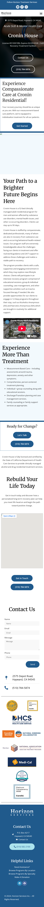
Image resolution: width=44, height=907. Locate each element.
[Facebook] (24, 883)
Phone (7, 653)
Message (8, 638)
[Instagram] (26, 7)
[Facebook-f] (22, 7)
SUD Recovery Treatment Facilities (27, 44)
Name (7, 619)
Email (7, 628)
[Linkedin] (17, 7)
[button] (41, 13)
